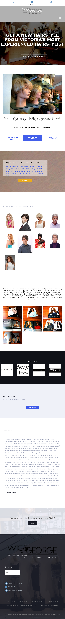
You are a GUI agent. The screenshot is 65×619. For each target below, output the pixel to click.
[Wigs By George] (31, 10)
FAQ (36, 605)
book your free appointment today (33, 56)
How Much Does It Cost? (52, 601)
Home (7, 601)
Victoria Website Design (41, 614)
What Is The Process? (27, 605)
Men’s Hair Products (23, 601)
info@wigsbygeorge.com (32, 4)
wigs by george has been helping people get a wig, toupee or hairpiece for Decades (32, 52)
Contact (32, 610)
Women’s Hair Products (37, 601)
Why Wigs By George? (12, 605)
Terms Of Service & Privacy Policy (49, 605)
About (13, 601)
